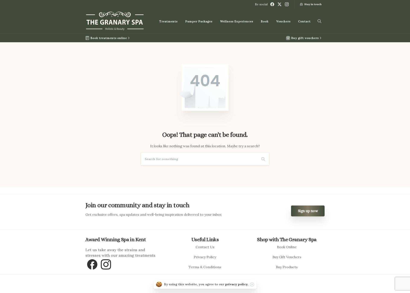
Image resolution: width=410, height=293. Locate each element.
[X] (279, 4)
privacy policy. (236, 284)
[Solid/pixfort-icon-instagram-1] (106, 264)
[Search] (263, 159)
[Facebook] (272, 4)
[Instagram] (287, 4)
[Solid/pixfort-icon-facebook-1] (92, 264)
